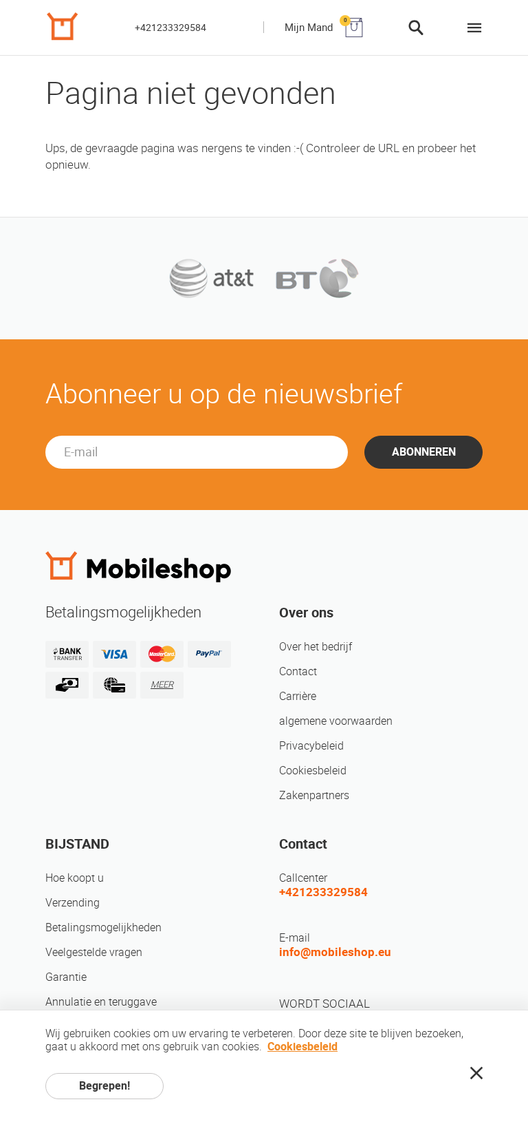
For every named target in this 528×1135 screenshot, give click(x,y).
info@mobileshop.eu (335, 952)
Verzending (72, 902)
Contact (298, 671)
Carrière (297, 696)
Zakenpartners (314, 795)
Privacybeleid (311, 745)
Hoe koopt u (74, 877)
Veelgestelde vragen (93, 952)
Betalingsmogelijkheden (103, 927)
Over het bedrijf (315, 646)
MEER (162, 684)
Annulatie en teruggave (101, 1001)
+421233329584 (170, 27)
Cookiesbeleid (312, 770)
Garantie (66, 977)
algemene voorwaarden (336, 721)
